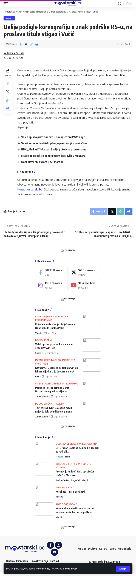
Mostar (59, 456)
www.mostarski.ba (29, 189)
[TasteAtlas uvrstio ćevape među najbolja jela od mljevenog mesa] (92, 408)
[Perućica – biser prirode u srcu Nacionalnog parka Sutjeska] (92, 388)
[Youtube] (85, 285)
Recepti (59, 496)
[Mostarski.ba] (68, 3)
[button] (123, 569)
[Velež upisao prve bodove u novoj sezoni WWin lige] (92, 345)
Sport (9, 18)
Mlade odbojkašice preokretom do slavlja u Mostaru (53, 155)
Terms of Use (70, 568)
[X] (85, 272)
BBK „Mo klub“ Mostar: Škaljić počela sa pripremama (53, 149)
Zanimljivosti (41, 396)
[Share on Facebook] (20, 44)
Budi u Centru (62, 480)
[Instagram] (51, 285)
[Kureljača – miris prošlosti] (44, 492)
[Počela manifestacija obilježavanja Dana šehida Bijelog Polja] (92, 321)
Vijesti (38, 333)
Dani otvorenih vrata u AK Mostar (42, 162)
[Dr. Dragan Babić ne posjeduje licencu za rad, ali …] (44, 448)
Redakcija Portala (14, 52)
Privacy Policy (50, 568)
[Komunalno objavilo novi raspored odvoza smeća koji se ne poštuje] (44, 509)
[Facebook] (51, 272)
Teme (67, 456)
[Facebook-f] (50, 545)
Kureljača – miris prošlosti (70, 491)
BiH (37, 376)
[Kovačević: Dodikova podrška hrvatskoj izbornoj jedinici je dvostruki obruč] (92, 365)
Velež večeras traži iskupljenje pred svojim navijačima (54, 143)
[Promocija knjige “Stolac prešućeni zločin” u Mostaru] (44, 468)
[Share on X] (25, 44)
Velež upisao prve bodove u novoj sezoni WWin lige (53, 137)
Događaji (75, 480)
